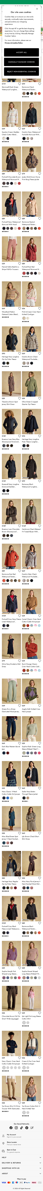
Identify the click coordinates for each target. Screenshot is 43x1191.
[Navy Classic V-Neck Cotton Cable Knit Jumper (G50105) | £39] (11, 773)
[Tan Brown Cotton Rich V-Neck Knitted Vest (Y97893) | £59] (31, 1088)
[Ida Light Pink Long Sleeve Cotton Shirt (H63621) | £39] (31, 998)
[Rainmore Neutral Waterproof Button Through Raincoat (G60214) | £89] (31, 204)
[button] (21, 1157)
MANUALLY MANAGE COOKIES (21, 62)
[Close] (37, 8)
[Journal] (32, 1127)
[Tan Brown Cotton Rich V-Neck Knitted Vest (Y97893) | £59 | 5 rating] (31, 1116)
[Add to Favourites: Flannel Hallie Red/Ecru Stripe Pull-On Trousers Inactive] (19, 263)
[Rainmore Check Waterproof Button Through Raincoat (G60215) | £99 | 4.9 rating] (31, 97)
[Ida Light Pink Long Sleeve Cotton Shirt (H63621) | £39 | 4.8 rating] (31, 1026)
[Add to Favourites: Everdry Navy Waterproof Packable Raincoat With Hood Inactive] (39, 128)
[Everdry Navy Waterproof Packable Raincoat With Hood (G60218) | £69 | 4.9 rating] (31, 142)
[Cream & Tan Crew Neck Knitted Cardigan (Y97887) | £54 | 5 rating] (31, 1071)
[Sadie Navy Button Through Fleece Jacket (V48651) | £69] (31, 773)
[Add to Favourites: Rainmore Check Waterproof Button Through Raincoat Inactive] (39, 83)
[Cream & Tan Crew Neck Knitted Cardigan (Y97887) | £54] (31, 1043)
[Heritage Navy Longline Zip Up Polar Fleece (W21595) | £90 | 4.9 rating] (11, 366)
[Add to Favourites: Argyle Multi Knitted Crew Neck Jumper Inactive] (39, 705)
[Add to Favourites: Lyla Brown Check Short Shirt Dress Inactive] (39, 833)
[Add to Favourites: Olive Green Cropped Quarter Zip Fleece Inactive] (39, 398)
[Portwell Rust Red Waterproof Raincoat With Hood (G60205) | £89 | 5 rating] (31, 276)
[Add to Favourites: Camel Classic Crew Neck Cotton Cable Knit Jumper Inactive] (39, 615)
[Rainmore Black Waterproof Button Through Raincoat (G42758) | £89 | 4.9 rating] (31, 936)
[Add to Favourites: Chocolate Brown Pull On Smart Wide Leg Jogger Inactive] (19, 1013)
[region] (21, 42)
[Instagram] (16, 1127)
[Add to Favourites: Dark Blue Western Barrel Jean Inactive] (19, 743)
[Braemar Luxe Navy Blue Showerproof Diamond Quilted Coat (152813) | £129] (11, 421)
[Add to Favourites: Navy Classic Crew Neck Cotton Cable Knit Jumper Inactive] (19, 1057)
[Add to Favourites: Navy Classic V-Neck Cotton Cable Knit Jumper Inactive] (19, 788)
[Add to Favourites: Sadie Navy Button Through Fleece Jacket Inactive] (39, 788)
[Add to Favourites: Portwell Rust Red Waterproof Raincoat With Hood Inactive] (39, 263)
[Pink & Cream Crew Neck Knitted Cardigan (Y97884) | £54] (31, 294)
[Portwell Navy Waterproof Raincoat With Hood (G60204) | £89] (11, 204)
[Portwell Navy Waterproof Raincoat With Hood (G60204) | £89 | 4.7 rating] (11, 231)
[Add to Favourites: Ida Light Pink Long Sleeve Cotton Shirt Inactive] (39, 1013)
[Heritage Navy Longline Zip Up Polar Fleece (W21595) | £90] (11, 339)
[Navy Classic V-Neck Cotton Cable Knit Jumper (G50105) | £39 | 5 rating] (11, 801)
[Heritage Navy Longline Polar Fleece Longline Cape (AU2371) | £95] (31, 421)
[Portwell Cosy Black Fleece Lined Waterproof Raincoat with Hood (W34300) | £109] (11, 908)
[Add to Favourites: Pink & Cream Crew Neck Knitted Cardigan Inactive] (39, 308)
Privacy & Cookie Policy (14, 43)
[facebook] (11, 1127)
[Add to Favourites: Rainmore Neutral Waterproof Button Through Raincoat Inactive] (39, 218)
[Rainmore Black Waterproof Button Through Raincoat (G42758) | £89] (31, 908)
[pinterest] (26, 1127)
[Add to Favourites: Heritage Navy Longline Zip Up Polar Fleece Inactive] (19, 353)
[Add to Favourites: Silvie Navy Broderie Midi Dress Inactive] (19, 660)
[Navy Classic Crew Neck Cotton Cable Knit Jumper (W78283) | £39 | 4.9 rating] (11, 1071)
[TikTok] (21, 1127)
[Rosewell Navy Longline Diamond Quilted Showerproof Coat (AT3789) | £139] (11, 466)
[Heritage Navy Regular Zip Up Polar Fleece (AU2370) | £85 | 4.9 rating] (11, 891)
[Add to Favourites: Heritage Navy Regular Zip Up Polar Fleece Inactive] (19, 878)
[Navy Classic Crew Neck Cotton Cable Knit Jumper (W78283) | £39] (11, 1043)
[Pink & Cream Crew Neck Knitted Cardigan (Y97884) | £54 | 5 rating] (31, 321)
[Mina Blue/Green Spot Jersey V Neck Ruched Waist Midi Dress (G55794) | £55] (11, 818)
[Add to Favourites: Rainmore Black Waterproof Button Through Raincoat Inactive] (39, 923)
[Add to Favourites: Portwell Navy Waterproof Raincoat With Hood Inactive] (19, 218)
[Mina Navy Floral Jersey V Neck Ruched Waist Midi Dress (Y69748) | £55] (31, 863)
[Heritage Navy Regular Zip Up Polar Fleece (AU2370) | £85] (11, 863)
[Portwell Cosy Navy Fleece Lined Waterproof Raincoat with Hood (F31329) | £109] (11, 601)
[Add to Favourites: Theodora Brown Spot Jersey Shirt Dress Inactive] (19, 398)
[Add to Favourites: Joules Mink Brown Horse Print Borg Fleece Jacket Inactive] (39, 173)
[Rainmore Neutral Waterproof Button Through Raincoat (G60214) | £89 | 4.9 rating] (31, 231)
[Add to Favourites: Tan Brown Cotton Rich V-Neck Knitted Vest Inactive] (39, 1102)
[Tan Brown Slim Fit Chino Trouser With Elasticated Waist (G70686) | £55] (11, 1088)
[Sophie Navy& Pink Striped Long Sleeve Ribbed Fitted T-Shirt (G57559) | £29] (11, 953)
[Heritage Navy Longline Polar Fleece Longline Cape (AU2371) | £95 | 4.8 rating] (31, 449)
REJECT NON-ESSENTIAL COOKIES (21, 71)
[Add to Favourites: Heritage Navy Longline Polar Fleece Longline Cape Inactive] (39, 436)
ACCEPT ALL (21, 52)
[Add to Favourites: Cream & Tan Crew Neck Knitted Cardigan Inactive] (39, 1057)
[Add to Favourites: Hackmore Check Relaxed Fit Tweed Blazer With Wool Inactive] (39, 525)
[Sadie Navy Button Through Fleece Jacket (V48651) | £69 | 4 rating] (31, 801)
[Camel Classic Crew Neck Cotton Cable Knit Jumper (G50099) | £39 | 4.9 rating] (31, 629)
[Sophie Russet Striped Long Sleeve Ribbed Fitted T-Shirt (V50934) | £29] (31, 953)
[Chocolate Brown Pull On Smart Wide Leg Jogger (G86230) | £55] (11, 998)
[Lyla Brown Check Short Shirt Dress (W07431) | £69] (31, 818)
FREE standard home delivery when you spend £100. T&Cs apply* (21, 2)
